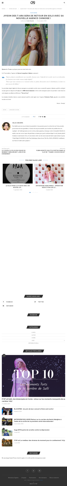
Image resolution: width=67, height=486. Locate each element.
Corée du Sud (13, 8)
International (33, 343)
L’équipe (23, 477)
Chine (34, 338)
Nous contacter (54, 477)
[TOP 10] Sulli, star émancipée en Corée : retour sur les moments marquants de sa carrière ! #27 (33, 400)
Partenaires (32, 477)
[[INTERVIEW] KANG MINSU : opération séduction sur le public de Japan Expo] (49, 174)
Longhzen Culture (14, 109)
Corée (33, 332)
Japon (34, 335)
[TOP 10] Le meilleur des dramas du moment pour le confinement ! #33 (39, 440)
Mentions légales (13, 477)
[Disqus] (33, 217)
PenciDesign (41, 480)
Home (3, 8)
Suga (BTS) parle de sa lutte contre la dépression (31, 430)
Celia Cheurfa (30, 21)
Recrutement (43, 477)
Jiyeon (4, 109)
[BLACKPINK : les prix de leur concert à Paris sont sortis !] (7, 411)
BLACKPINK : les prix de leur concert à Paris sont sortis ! (34, 409)
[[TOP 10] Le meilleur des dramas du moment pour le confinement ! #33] (7, 443)
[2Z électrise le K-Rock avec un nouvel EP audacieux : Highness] (18, 174)
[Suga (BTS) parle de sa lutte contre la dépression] (7, 432)
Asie (33, 340)
